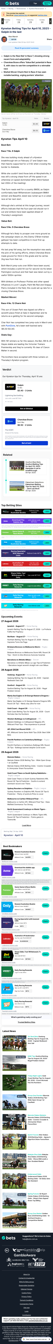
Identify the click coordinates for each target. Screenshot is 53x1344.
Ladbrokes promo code (10, 945)
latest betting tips (20, 15)
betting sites (42, 15)
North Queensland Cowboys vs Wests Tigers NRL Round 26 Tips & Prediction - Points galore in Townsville (27, 817)
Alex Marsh (13, 36)
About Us (26, 1274)
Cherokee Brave (8, 130)
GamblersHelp (13, 1340)
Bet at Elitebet (26, 408)
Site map (27, 1308)
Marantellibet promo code (11, 929)
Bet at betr (26, 443)
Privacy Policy (27, 1296)
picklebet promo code (9, 897)
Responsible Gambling (26, 1285)
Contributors (26, 1315)
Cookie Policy (26, 1293)
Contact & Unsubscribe (27, 1278)
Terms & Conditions (26, 1300)
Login (26, 1311)
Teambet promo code (9, 1011)
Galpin (4, 124)
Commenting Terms (26, 1304)
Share (49, 39)
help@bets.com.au (29, 1239)
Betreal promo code (8, 962)
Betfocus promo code (9, 995)
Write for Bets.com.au (26, 1282)
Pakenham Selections (35, 485)
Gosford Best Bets (34, 466)
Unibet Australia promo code (11, 978)
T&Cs (29, 864)
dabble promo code (8, 877)
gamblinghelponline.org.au (37, 1321)
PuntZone (10, 325)
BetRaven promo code (9, 861)
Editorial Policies (26, 1289)
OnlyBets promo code (9, 914)
